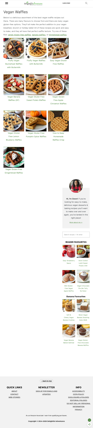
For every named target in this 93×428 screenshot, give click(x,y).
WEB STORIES (14, 397)
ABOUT (14, 391)
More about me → (76, 222)
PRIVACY (78, 410)
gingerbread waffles (57, 35)
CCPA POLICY (78, 394)
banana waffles (38, 35)
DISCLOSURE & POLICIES (78, 397)
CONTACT (14, 394)
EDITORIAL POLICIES (78, 400)
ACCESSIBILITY (78, 391)
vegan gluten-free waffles (19, 35)
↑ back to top (46, 381)
